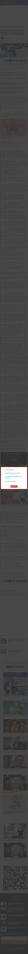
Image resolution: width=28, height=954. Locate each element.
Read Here (14, 486)
